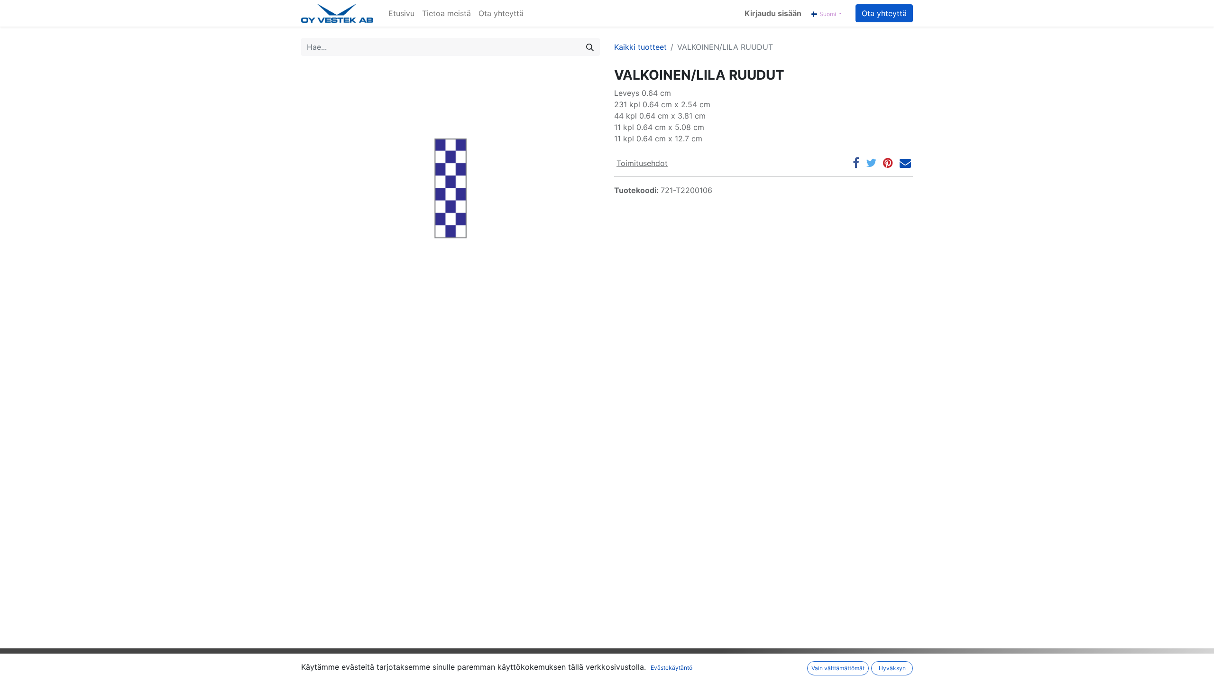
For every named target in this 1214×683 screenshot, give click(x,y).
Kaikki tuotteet (640, 47)
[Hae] (590, 47)
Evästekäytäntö (671, 667)
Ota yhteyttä (884, 13)
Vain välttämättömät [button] (838, 668)
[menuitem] (401, 13)
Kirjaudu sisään (773, 13)
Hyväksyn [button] (892, 668)
